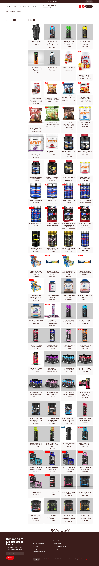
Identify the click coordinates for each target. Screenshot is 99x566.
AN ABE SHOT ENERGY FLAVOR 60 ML (52, 468)
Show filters (9, 20)
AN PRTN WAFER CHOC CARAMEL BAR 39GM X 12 (35, 273)
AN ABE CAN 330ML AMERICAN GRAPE (68, 321)
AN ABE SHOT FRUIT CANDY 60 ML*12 (36, 491)
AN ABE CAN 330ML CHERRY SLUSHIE (36, 345)
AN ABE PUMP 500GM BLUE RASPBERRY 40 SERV (35, 420)
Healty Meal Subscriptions (39, 551)
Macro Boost (51, 559)
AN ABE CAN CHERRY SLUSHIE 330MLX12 (85, 368)
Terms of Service (57, 541)
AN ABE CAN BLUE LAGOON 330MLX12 (68, 368)
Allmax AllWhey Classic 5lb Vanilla (85, 152)
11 (65, 530)
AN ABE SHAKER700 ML (68, 444)
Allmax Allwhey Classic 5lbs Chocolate (35, 177)
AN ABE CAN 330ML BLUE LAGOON (85, 321)
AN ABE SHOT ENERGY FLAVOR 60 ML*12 (68, 468)
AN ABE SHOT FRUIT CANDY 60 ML (85, 468)
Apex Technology (82, 559)
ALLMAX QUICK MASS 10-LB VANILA (84, 224)
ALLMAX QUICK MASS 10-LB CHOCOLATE (52, 224)
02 (55, 530)
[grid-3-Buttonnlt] (31, 20)
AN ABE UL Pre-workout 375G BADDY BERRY (68, 492)
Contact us (35, 546)
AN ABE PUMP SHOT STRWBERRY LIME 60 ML (52, 445)
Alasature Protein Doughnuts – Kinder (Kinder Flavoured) (85, 98)
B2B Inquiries (36, 549)
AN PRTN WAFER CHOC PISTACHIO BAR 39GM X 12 (68, 273)
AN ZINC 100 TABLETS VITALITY (52, 296)
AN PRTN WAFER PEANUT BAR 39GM (85, 272)
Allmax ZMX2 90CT (84, 248)
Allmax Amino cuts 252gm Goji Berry (85, 177)
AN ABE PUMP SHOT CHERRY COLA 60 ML (85, 419)
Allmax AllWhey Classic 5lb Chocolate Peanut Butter (68, 153)
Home (7, 11)
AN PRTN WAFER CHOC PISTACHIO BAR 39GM (52, 273)
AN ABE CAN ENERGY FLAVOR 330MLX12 (35, 393)
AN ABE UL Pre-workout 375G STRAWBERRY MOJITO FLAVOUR (68, 518)
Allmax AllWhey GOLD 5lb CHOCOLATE (52, 177)
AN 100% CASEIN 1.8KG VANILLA (36, 321)
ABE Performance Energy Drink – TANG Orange (36, 69)
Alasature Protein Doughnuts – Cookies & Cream (68, 97)
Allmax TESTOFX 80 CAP (36, 249)
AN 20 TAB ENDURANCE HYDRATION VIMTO (52, 322)
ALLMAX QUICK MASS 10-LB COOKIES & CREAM (68, 225)
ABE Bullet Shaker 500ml (36, 42)
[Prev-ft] (22, 553)
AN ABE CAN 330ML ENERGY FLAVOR (52, 345)
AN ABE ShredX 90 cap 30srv (52, 491)
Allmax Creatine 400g (85, 200)
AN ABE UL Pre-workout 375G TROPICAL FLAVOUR (85, 517)
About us (35, 541)
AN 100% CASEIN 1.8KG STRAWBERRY (85, 296)
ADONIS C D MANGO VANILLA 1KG (85, 76)
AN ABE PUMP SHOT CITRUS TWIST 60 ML (35, 444)
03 (58, 530)
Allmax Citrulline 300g (35, 200)
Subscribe (10, 557)
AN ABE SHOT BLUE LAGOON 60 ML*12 (36, 468)
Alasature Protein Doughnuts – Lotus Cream (35, 128)
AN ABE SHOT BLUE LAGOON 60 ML (85, 444)
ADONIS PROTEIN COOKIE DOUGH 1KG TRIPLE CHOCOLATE (36, 100)
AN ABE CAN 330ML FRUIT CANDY (68, 345)
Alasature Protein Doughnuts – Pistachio (52, 123)
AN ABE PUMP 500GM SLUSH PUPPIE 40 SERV (68, 420)
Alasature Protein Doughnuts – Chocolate (52, 99)
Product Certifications (38, 543)
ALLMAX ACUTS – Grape (36, 154)
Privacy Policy (57, 543)
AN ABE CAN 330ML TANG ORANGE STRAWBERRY (36, 369)
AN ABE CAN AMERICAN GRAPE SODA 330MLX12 (52, 369)
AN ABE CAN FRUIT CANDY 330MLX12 (52, 393)
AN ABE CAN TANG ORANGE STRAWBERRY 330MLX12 (84, 395)
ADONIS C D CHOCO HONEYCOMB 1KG (69, 68)
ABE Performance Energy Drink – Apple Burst (69, 43)
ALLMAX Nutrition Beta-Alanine (36, 224)
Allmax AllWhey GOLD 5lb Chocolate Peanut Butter (68, 177)
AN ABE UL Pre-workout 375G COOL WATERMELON (36, 517)
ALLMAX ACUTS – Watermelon (52, 152)
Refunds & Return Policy (59, 546)
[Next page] (68, 530)
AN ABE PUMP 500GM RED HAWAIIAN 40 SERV (52, 420)
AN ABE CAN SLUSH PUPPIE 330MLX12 (68, 393)
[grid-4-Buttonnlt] (34, 20)
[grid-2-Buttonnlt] (28, 20)
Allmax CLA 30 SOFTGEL (52, 201)
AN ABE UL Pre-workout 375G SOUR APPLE (52, 517)
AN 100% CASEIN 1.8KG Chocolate (68, 296)
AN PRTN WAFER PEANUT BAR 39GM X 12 (35, 297)
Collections (12, 11)
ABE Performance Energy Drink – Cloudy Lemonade (85, 43)
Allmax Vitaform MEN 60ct (68, 249)
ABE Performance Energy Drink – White (52, 68)
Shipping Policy (57, 549)
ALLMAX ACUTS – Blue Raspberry (85, 123)
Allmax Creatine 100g (68, 200)
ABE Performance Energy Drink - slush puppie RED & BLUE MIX (52, 44)
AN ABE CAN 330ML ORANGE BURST (85, 345)
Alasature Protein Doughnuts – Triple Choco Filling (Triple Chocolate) (68, 125)
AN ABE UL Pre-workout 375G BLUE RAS (85, 492)
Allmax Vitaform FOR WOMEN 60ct (52, 249)
